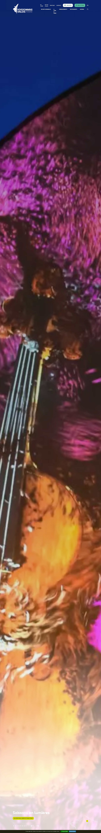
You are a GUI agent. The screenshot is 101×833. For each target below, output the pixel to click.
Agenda (82, 9)
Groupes (69, 5)
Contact (58, 5)
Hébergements (63, 9)
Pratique (52, 5)
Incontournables (46, 9)
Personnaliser (72, 831)
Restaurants (73, 9)
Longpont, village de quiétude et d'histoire (26, 818)
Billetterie (81, 5)
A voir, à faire (55, 11)
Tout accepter (65, 831)
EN (87, 5)
